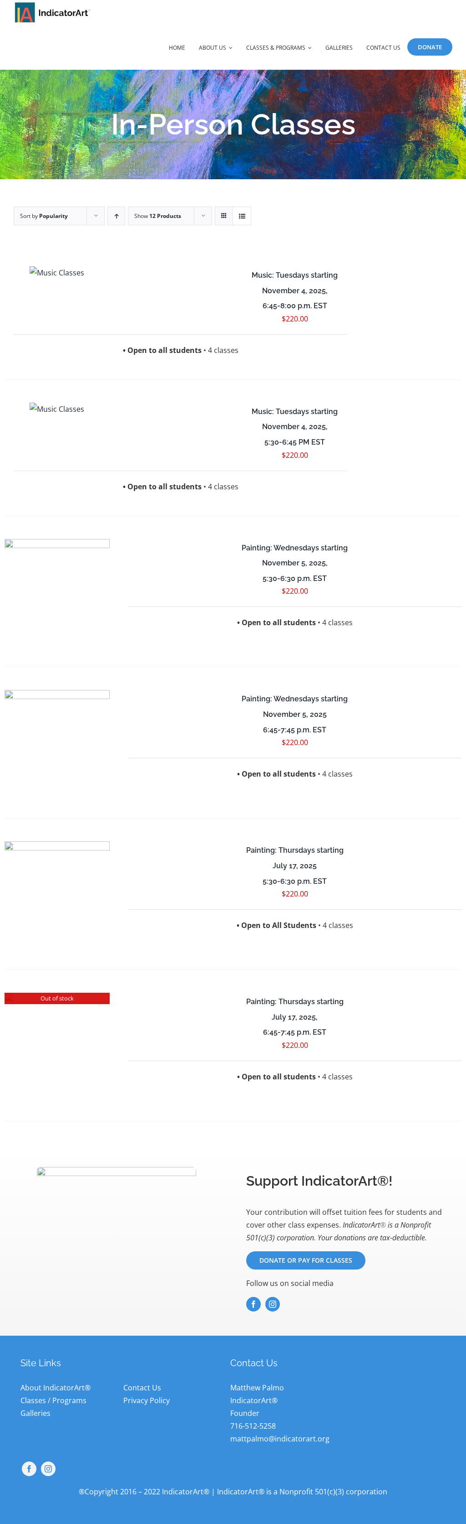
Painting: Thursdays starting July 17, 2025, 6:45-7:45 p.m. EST (295, 1017)
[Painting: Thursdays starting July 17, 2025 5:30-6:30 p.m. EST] (57, 894)
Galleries (35, 1413)
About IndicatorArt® (55, 1388)
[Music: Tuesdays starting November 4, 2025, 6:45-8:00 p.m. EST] (57, 272)
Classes (33, 1400)
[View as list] (242, 216)
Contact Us (142, 1388)
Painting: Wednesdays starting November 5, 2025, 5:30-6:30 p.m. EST (295, 563)
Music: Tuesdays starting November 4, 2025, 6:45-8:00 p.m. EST (295, 290)
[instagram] (272, 1304)
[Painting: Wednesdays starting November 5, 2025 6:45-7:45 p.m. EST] (57, 742)
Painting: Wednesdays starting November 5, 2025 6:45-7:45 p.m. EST (295, 714)
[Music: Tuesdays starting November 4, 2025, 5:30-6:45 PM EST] (57, 409)
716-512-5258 (253, 1426)
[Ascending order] (116, 216)
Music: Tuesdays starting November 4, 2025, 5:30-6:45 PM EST (295, 426)
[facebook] (253, 1304)
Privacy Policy (146, 1400)
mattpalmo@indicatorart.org (279, 1439)
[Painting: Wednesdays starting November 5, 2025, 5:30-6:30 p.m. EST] (57, 591)
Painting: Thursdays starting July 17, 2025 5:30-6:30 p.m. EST (295, 865)
